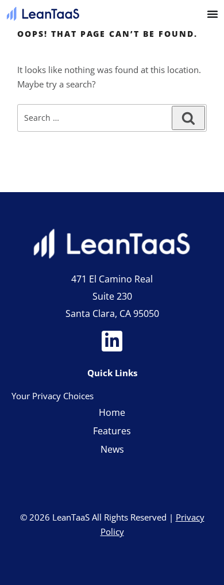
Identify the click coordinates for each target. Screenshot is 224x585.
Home (112, 412)
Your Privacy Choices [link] (52, 396)
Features (112, 431)
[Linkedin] (112, 341)
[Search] (188, 118)
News (112, 449)
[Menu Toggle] (212, 14)
